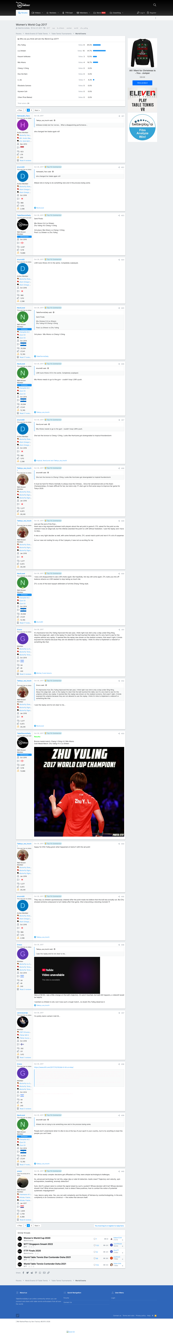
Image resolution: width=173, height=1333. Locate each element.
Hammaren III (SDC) (27, 1194)
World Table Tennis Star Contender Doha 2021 (47, 1257)
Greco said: (40, 685)
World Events (28, 1240)
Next (36, 110)
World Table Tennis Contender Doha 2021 (45, 1264)
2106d (116, 1252)
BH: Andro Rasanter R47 (28, 138)
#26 (122, 364)
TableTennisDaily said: (44, 312)
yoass (19, 1171)
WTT (25, 1247)
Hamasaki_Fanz (23, 116)
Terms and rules (128, 1315)
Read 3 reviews (25, 674)
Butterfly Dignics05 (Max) (29, 495)
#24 (122, 260)
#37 (122, 1013)
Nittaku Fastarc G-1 (27, 1197)
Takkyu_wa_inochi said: (44, 120)
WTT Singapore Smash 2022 (38, 1244)
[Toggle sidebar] (156, 18)
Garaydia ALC (25, 332)
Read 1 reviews (25, 1057)
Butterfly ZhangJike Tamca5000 (31, 492)
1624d (116, 1246)
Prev (20, 110)
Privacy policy (141, 1315)
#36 (122, 945)
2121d (116, 1240)
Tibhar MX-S (24, 1035)
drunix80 (20, 167)
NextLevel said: (41, 424)
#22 (122, 167)
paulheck (117, 1257)
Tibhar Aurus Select (27, 1038)
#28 (122, 468)
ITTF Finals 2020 (32, 1250)
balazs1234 (118, 1238)
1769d (116, 1259)
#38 (122, 1064)
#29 (122, 521)
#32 (122, 681)
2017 (48, 28)
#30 (122, 574)
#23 (122, 215)
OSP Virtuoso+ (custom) (29, 1032)
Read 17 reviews (26, 357)
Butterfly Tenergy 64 (27, 652)
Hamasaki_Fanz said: (43, 172)
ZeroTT (116, 1250)
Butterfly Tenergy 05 (27, 655)
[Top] (152, 1315)
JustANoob (118, 1244)
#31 (123, 630)
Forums (66, 1298)
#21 (123, 116)
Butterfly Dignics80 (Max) (29, 498)
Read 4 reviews (25, 160)
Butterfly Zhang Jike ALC (29, 186)
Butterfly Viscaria (26, 135)
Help (149, 1315)
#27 (122, 420)
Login (113, 1298)
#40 (122, 1171)
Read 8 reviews (25, 1220)
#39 (122, 1115)
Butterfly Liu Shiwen (27, 649)
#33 (122, 733)
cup (53, 28)
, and (51, 460)
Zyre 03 (22, 335)
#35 (122, 896)
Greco (19, 629)
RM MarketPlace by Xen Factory (33, 1321)
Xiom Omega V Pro (26, 192)
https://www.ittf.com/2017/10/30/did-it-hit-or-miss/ (53, 1067)
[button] (42, 12)
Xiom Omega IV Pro (27, 189)
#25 (122, 308)
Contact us (68, 1302)
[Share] (119, 116)
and (44, 673)
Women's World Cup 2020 (37, 1238)
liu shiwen (60, 28)
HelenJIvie (117, 1263)
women (69, 28)
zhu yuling (84, 28)
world (76, 28)
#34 (122, 844)
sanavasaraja (22, 1013)
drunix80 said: (41, 368)
